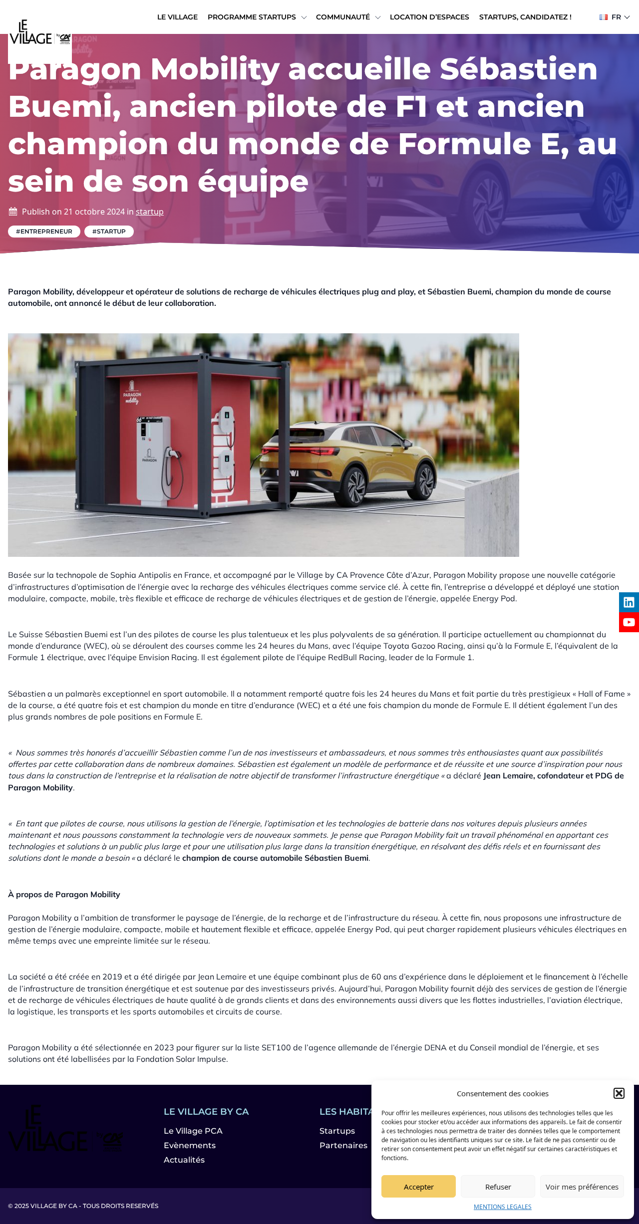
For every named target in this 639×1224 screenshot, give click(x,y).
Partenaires (343, 1145)
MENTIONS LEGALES (503, 1207)
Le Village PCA (193, 1131)
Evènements (190, 1145)
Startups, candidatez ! (525, 16)
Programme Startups (252, 16)
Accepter (419, 1187)
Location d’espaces (429, 16)
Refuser (498, 1187)
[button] (619, 1093)
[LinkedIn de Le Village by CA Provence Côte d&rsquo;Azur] (629, 602)
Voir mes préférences (582, 1187)
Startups (337, 1131)
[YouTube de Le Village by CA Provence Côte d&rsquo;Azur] (629, 622)
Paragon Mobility (465, 575)
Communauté (343, 16)
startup (150, 211)
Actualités (184, 1160)
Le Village (177, 16)
